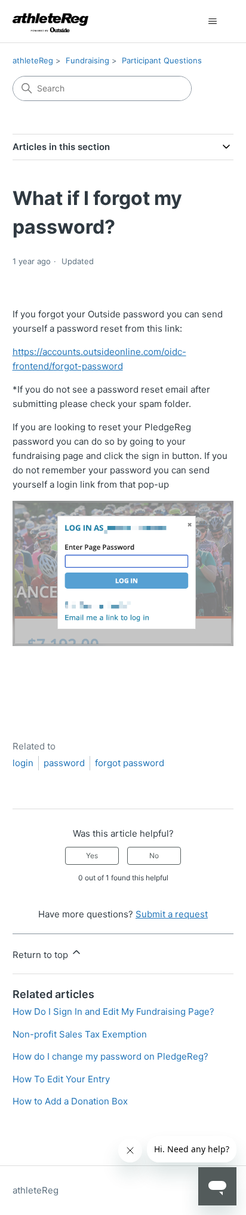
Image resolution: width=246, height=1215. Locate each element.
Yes (92, 855)
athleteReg (33, 60)
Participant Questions (162, 60)
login (23, 763)
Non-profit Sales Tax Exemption (80, 1034)
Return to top (41, 954)
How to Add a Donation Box (70, 1101)
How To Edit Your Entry (61, 1079)
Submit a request (172, 914)
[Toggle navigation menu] (212, 21)
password (64, 763)
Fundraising (87, 60)
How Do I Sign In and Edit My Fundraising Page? (113, 1011)
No (154, 855)
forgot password (129, 763)
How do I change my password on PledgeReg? (110, 1056)
